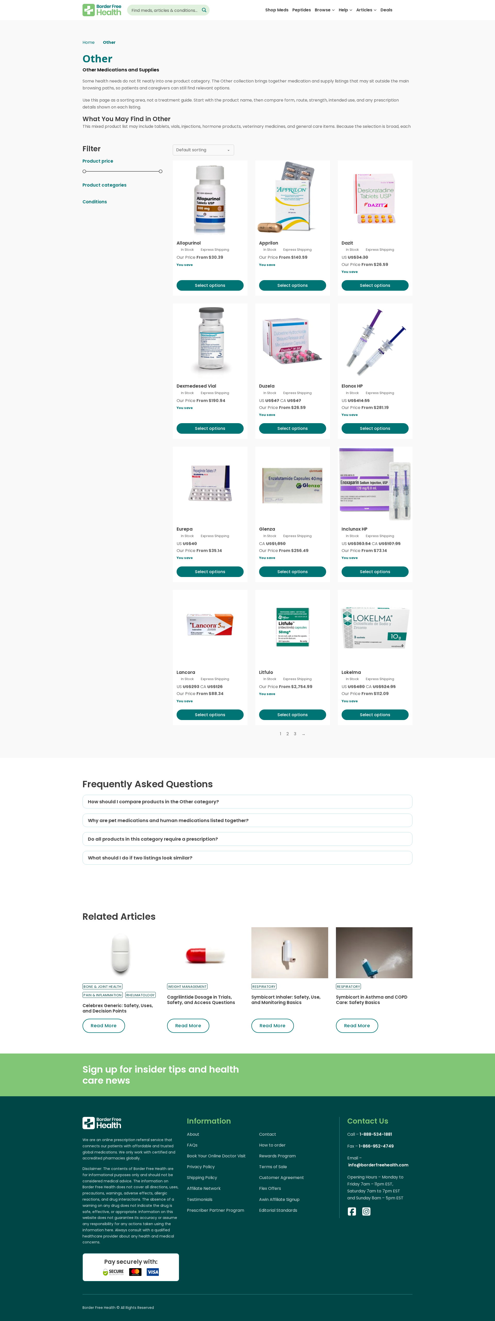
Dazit (347, 243)
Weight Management (187, 986)
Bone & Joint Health (102, 986)
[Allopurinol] (210, 198)
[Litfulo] (292, 627)
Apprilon (268, 243)
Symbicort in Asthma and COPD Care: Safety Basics (371, 999)
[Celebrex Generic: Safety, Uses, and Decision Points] (120, 952)
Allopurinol (189, 243)
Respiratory (264, 986)
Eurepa (185, 529)
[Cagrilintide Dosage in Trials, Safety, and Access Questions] (205, 952)
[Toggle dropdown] (333, 10)
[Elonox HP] (375, 341)
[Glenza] (292, 484)
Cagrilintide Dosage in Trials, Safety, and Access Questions (201, 999)
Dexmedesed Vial (196, 386)
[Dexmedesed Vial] (210, 341)
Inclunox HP (354, 529)
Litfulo (266, 672)
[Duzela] (292, 341)
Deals (386, 10)
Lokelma (351, 672)
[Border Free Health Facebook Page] (352, 1212)
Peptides (301, 10)
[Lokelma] (375, 627)
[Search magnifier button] (204, 10)
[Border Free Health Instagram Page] (366, 1212)
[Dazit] (375, 198)
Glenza (267, 529)
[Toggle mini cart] (409, 10)
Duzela (267, 386)
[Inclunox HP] (375, 484)
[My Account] (400, 9)
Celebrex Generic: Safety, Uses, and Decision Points (117, 1008)
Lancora (186, 672)
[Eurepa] (210, 484)
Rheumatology (140, 995)
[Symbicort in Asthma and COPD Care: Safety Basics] (374, 952)
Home (88, 42)
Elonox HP (352, 386)
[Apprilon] (292, 198)
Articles (364, 10)
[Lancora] (210, 627)
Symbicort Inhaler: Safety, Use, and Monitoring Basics (285, 999)
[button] (247, 801)
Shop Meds (276, 10)
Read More (104, 1025)
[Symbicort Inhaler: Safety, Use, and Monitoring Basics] (289, 952)
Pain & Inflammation (103, 995)
